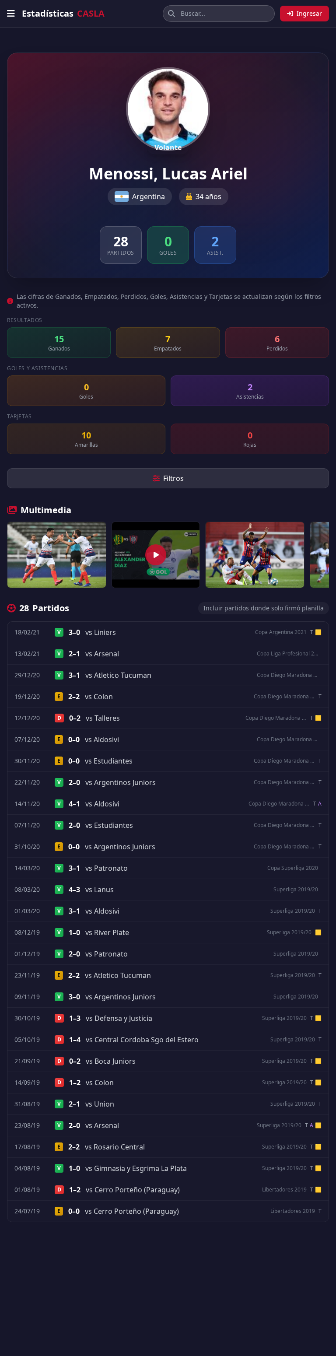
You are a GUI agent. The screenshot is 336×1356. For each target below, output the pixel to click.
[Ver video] (156, 555)
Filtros (173, 478)
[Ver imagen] (56, 555)
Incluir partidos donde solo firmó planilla (263, 608)
